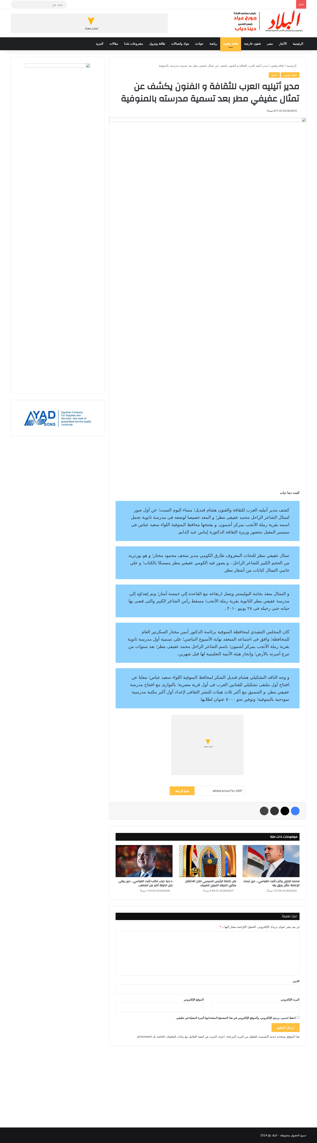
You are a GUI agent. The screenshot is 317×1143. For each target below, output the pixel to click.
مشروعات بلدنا (133, 43)
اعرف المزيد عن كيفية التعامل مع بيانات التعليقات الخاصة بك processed (181, 1036)
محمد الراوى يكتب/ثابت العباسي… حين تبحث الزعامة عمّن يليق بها (271, 883)
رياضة (213, 43)
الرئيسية (298, 43)
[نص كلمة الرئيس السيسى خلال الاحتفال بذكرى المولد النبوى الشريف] (207, 861)
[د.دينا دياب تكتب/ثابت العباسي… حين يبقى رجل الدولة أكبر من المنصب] (144, 861)
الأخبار (283, 43)
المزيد (99, 43)
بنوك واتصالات (180, 43)
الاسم (296, 981)
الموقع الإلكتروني (194, 999)
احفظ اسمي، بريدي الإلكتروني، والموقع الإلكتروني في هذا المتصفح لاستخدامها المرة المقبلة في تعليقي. (236, 1017)
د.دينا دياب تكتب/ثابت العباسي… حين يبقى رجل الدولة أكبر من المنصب (145, 883)
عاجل (274, 75)
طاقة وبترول (157, 43)
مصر (270, 43)
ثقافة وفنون (230, 43)
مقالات (114, 43)
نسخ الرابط (182, 791)
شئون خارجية (252, 43)
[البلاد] (268, 21)
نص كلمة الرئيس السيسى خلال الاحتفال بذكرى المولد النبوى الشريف (210, 883)
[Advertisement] (207, 1082)
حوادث (199, 43)
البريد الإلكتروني (290, 999)
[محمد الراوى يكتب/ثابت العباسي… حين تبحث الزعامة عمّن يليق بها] (271, 861)
